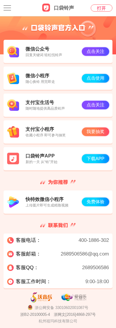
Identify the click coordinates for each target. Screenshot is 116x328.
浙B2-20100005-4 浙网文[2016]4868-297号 (58, 314)
